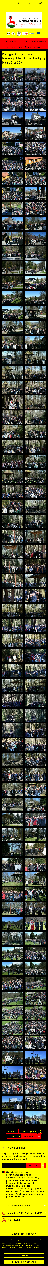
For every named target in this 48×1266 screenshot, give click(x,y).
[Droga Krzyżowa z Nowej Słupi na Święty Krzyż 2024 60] (12, 685)
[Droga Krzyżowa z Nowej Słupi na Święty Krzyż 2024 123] (35, 208)
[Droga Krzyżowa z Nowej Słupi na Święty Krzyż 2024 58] (12, 700)
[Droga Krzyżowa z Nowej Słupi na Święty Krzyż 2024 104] (12, 357)
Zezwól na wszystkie (24, 1262)
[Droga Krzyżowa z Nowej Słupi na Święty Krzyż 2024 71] (35, 595)
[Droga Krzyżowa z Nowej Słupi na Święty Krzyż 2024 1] (35, 1117)
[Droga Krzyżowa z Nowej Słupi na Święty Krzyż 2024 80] (12, 536)
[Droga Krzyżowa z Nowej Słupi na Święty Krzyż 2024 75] (35, 566)
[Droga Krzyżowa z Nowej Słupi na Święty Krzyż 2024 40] (12, 834)
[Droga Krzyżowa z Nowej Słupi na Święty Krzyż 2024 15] (35, 1013)
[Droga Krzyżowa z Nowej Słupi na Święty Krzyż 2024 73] (35, 580)
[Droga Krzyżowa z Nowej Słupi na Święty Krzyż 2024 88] (12, 476)
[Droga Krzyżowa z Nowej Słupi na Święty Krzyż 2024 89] (35, 461)
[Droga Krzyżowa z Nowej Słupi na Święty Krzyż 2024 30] (12, 908)
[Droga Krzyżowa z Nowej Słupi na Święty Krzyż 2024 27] (35, 923)
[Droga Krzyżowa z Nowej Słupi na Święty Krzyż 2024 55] (35, 715)
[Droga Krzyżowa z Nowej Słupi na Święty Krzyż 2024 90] (12, 461)
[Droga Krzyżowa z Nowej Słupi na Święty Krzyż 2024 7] (35, 1072)
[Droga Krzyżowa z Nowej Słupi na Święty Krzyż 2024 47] (35, 774)
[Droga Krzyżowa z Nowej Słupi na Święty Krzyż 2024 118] (12, 253)
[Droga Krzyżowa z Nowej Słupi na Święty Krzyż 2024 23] (35, 953)
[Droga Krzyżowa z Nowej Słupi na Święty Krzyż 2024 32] (12, 894)
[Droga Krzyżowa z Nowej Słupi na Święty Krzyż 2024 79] (35, 536)
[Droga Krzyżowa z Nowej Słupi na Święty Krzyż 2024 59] (35, 685)
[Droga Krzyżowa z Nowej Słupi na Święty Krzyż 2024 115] (35, 267)
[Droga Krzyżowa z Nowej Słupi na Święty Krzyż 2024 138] (12, 104)
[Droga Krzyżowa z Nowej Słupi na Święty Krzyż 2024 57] (35, 700)
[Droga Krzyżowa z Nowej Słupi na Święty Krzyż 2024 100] (12, 387)
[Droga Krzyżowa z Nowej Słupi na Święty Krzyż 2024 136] (12, 118)
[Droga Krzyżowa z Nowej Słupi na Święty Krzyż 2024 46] (12, 789)
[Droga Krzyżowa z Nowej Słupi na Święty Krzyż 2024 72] (12, 595)
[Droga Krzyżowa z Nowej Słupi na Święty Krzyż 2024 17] (35, 998)
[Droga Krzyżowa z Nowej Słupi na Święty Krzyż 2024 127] (35, 178)
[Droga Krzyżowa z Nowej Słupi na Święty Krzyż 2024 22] (12, 968)
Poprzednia (15, 47)
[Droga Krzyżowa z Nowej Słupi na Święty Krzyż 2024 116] (12, 267)
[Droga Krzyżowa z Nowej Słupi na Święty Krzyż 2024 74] (12, 580)
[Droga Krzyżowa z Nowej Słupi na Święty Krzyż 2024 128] (12, 178)
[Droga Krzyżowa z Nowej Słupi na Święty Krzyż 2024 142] (12, 74)
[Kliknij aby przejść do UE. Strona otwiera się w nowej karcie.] (38, 33)
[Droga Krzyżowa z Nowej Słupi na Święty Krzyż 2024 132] (12, 148)
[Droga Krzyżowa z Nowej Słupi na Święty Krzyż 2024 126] (12, 193)
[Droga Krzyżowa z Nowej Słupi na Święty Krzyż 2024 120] (12, 238)
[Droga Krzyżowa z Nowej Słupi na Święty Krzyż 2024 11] (35, 1042)
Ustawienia (24, 1255)
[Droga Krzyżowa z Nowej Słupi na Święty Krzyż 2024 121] (35, 223)
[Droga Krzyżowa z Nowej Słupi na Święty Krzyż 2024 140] (35, 74)
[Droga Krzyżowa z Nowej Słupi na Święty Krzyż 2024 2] (12, 1117)
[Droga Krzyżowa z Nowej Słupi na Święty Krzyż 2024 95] (35, 417)
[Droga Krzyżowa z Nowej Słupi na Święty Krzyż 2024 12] (12, 1042)
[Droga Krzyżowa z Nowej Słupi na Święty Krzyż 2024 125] (35, 193)
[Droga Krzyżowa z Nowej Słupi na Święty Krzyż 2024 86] (12, 491)
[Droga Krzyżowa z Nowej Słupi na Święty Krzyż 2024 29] (35, 908)
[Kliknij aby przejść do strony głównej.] (18, 3)
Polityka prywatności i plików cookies (24, 1195)
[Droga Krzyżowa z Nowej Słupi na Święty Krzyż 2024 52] (12, 744)
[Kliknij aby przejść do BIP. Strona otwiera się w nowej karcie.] (25, 33)
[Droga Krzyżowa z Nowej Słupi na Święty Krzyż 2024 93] (35, 431)
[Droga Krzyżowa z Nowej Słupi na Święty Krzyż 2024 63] (35, 655)
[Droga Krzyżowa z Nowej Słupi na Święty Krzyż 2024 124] (12, 208)
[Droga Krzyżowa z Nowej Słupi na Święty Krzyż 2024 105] (35, 342)
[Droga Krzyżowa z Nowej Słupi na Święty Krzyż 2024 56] (12, 715)
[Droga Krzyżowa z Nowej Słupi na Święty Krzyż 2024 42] (12, 819)
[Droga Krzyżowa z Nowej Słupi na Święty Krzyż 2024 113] (35, 282)
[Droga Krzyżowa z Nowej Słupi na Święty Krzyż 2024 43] (35, 804)
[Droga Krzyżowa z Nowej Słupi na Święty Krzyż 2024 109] (35, 312)
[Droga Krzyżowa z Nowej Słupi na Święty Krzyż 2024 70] (12, 610)
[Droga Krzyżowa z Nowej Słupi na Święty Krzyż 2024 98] (12, 402)
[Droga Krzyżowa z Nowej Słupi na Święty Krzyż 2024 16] (12, 1013)
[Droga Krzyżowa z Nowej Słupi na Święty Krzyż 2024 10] (12, 1057)
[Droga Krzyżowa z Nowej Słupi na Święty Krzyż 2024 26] (12, 938)
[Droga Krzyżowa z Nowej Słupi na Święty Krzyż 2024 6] (12, 1087)
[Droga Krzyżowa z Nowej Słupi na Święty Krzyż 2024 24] (12, 953)
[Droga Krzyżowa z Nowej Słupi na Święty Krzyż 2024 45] (35, 789)
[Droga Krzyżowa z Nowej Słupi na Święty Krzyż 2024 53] (35, 730)
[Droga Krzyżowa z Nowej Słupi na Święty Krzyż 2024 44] (12, 804)
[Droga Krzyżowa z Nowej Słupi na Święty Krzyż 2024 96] (12, 417)
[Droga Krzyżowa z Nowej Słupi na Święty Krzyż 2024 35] (35, 864)
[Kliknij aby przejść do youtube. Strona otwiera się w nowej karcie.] (8, 33)
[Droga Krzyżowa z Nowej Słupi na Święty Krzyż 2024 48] (12, 774)
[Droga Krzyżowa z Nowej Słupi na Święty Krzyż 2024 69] (35, 610)
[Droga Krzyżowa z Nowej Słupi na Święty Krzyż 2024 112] (12, 297)
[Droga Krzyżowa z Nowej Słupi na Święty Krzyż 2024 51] (35, 744)
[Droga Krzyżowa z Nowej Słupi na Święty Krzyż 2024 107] (35, 327)
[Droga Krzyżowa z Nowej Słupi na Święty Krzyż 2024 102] (12, 372)
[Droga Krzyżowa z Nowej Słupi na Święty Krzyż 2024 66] (12, 640)
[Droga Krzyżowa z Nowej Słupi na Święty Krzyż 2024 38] (12, 849)
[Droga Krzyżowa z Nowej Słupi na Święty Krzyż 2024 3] (35, 1102)
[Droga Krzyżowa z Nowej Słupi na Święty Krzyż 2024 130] (12, 163)
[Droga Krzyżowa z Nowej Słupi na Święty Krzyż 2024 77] (35, 551)
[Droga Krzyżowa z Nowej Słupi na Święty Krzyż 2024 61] (35, 670)
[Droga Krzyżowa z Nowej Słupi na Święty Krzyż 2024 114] (12, 282)
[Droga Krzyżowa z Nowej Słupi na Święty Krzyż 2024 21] (35, 968)
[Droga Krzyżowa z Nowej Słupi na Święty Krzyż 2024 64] (12, 655)
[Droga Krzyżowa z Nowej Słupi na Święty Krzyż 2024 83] (35, 506)
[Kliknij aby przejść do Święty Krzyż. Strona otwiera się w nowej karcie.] (19, 33)
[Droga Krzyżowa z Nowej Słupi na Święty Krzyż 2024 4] (12, 1102)
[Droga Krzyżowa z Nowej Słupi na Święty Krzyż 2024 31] (35, 894)
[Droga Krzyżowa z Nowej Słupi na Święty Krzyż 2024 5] (35, 1087)
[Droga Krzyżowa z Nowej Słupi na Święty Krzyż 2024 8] (12, 1072)
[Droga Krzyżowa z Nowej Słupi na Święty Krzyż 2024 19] (35, 983)
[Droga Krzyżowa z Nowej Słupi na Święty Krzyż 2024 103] (35, 357)
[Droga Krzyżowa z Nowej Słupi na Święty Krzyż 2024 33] (35, 879)
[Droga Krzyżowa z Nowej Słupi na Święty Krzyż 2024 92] (12, 446)
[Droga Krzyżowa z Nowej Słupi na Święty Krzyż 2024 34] (12, 879)
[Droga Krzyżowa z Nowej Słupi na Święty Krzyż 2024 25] (35, 938)
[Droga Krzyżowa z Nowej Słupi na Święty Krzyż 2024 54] (12, 730)
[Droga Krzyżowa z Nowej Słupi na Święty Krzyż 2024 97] (35, 402)
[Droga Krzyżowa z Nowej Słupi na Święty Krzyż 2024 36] (12, 864)
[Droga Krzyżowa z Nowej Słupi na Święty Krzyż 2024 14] (12, 1028)
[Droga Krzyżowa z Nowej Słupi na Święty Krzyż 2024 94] (12, 431)
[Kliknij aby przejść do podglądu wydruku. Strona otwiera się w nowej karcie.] (40, 1131)
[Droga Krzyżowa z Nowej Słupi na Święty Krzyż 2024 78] (12, 551)
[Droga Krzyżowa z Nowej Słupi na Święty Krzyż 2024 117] (35, 253)
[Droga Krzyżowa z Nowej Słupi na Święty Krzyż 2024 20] (12, 983)
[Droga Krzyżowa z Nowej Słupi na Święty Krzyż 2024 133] (35, 133)
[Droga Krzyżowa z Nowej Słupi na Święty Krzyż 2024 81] (35, 521)
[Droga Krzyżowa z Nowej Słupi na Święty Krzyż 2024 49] (35, 759)
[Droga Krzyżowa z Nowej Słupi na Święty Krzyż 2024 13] (35, 1028)
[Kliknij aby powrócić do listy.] (25, 47)
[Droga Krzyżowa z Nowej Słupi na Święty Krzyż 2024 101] (35, 372)
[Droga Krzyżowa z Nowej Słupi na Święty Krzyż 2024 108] (12, 327)
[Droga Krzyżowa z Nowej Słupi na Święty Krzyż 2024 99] (35, 387)
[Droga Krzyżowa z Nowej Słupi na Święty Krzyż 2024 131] (35, 148)
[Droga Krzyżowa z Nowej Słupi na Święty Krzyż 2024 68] (12, 625)
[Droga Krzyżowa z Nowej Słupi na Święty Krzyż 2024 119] (35, 238)
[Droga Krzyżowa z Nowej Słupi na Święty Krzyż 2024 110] (12, 312)
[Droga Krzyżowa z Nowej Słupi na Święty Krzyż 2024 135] (35, 118)
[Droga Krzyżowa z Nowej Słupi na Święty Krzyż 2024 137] (35, 104)
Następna (34, 47)
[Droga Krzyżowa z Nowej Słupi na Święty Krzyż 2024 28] (12, 923)
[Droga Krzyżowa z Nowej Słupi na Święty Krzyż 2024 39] (35, 834)
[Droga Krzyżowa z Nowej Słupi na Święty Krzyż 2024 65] (35, 640)
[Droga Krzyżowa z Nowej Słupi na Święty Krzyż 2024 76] (12, 566)
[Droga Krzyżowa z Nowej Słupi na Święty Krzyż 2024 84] (12, 506)
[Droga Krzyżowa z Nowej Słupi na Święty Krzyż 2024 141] (12, 89)
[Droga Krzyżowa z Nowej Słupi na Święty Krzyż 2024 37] (35, 849)
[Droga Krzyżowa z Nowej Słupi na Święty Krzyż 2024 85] (35, 491)
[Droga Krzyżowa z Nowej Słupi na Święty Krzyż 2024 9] (35, 1057)
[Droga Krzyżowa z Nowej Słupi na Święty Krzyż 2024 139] (35, 89)
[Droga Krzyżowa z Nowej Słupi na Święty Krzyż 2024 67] (35, 625)
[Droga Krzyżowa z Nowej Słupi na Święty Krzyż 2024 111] (35, 297)
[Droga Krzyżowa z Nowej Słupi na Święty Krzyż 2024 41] (35, 819)
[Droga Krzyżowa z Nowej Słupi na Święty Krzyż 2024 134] (12, 133)
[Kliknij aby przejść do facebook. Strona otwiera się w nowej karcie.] (13, 33)
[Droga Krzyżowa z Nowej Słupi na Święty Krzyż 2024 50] (12, 759)
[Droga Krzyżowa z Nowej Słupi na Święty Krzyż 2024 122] (12, 223)
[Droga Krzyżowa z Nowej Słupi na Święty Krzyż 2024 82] (12, 521)
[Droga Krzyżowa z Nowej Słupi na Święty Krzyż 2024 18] (12, 998)
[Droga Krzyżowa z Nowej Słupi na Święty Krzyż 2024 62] (12, 670)
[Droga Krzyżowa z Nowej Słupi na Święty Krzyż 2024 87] (35, 476)
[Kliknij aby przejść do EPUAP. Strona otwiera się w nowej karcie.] (31, 33)
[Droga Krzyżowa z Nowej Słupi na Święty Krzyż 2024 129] (35, 163)
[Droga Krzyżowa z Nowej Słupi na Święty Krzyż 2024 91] (35, 446)
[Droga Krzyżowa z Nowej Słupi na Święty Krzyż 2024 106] (12, 342)
